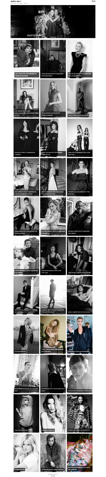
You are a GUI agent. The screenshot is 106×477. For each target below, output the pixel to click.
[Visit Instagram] (93, 1)
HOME (12, 3)
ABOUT (21, 3)
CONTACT (26, 3)
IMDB (18, 3)
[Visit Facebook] (53, 476)
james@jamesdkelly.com (53, 474)
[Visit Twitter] (54, 476)
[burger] (94, 1)
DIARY (15, 3)
